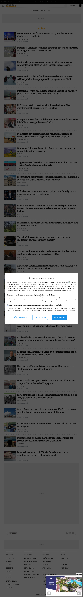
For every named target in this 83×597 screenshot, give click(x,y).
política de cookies (54, 290)
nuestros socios (32, 282)
